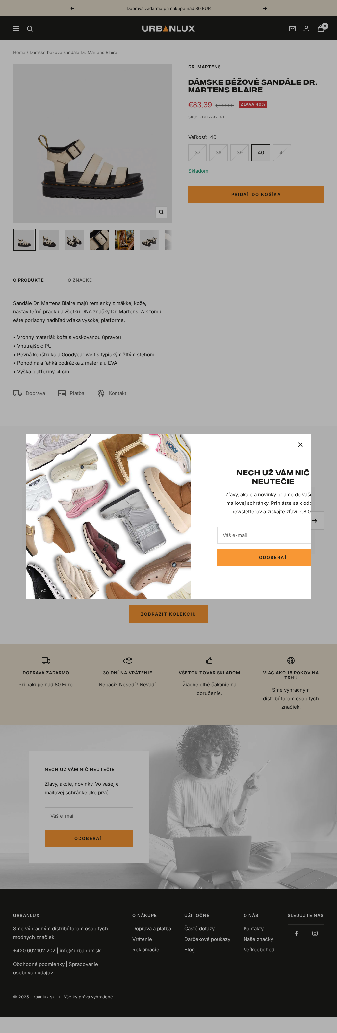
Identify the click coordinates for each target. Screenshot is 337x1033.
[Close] (300, 444)
